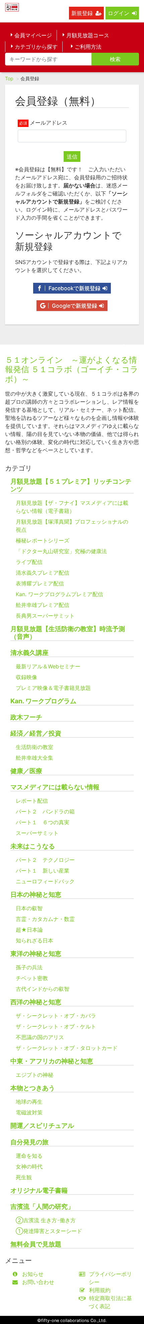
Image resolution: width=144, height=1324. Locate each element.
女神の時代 (29, 1166)
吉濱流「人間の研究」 (42, 1206)
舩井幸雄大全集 (34, 757)
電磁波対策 (29, 1112)
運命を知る (29, 1155)
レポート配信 (32, 800)
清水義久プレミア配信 (42, 572)
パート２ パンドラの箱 (45, 811)
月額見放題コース (87, 35)
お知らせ (33, 1274)
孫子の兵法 (29, 967)
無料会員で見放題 (35, 1244)
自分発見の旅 (29, 1142)
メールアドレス (48, 122)
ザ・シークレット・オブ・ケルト (56, 1026)
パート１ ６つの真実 (42, 822)
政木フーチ (26, 717)
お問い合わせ (38, 1282)
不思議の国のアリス (40, 1037)
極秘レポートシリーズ (42, 540)
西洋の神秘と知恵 (35, 1002)
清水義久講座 (29, 653)
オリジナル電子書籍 (39, 1190)
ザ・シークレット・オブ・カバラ (56, 1015)
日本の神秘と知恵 (35, 894)
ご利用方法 (88, 46)
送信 (72, 156)
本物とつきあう (32, 1088)
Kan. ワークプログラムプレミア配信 (59, 594)
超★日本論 (29, 929)
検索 (115, 59)
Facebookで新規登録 (73, 288)
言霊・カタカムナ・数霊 (45, 919)
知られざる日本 (34, 940)
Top (9, 78)
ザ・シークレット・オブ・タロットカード (67, 1048)
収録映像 (26, 677)
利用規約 (100, 1290)
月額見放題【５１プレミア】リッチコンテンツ (70, 485)
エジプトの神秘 (34, 1074)
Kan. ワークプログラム (43, 701)
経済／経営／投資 (35, 733)
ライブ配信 (29, 562)
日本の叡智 (29, 908)
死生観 (24, 1177)
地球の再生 (29, 1101)
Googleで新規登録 (73, 305)
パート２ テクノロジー (45, 859)
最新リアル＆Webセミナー (48, 666)
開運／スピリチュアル (42, 1126)
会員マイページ (33, 35)
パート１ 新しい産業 (42, 870)
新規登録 (82, 13)
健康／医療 (26, 771)
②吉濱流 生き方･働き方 (46, 1220)
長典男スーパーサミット (45, 615)
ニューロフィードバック (45, 881)
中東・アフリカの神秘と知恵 (51, 1061)
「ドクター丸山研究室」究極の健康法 (61, 551)
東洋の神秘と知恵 (35, 954)
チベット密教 (32, 978)
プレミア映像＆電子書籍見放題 (53, 688)
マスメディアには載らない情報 (54, 787)
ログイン (118, 13)
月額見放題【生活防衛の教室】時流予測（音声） (67, 633)
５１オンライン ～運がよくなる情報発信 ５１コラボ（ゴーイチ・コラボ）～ (71, 369)
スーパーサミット (37, 833)
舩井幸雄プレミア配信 (42, 605)
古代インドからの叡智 (42, 988)
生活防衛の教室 (34, 747)
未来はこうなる (32, 846)
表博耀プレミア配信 (40, 583)
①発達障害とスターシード (49, 1231)
